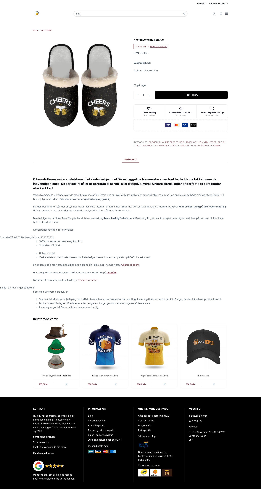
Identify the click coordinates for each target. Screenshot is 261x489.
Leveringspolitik (96, 420)
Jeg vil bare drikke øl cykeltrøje (154, 376)
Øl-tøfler (111, 272)
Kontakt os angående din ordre (50, 447)
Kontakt (201, 4)
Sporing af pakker (218, 4)
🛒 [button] (115, 384)
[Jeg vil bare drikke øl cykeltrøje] (154, 347)
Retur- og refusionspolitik (102, 430)
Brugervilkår (144, 425)
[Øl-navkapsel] (203, 347)
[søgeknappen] (184, 14)
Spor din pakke (146, 420)
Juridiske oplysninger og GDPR (104, 439)
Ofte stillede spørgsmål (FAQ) (154, 415)
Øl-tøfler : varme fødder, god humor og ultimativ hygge (182, 142)
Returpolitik (144, 430)
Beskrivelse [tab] (130, 159)
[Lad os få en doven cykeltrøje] (105, 347)
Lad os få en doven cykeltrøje (105, 376)
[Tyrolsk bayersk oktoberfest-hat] (56, 347)
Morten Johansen (158, 46)
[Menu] (226, 13)
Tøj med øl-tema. (88, 280)
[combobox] (128, 13)
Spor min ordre (41, 442)
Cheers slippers (130, 264)
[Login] (214, 14)
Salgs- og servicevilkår (100, 434)
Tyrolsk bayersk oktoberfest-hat (56, 376)
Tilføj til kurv (191, 94)
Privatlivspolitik (96, 425)
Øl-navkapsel (203, 376)
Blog (90, 415)
